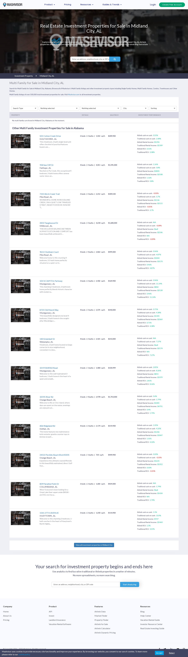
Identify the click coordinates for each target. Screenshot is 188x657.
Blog (142, 611)
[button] (24, 108)
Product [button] (48, 4)
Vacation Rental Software (60, 624)
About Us (7, 615)
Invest (51, 615)
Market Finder (101, 615)
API (50, 611)
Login (153, 4)
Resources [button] (85, 4)
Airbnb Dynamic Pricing (105, 632)
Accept (159, 653)
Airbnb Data (100, 611)
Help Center (145, 615)
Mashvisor (27, 649)
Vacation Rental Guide (150, 620)
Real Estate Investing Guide (152, 628)
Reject (172, 653)
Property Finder (101, 620)
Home (6, 611)
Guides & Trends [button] (110, 4)
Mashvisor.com (73, 94)
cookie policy (24, 654)
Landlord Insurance (57, 620)
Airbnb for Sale (101, 624)
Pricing (67, 4)
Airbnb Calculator (102, 628)
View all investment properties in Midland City (94, 545)
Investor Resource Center (151, 624)
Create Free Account (172, 4)
